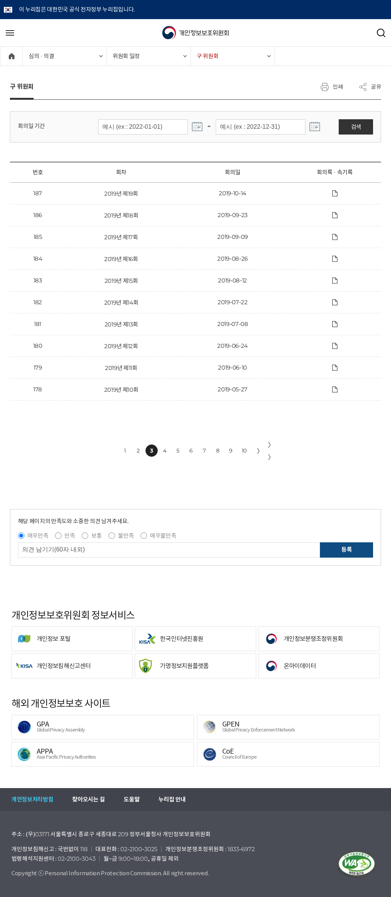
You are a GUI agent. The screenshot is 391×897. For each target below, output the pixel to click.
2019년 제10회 (121, 389)
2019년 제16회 (121, 259)
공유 (376, 86)
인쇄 (338, 86)
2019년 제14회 (121, 302)
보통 (96, 535)
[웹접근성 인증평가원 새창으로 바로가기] (357, 865)
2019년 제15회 (121, 280)
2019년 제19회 (121, 193)
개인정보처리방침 (32, 799)
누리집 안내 (172, 799)
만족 (70, 535)
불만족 (126, 535)
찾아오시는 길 (88, 799)
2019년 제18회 (121, 215)
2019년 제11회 (121, 367)
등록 (346, 549)
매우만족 (37, 535)
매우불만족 (163, 535)
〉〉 (271, 451)
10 (244, 450)
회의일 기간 (31, 126)
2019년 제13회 (121, 324)
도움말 (131, 799)
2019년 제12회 (121, 346)
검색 (356, 126)
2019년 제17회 (121, 237)
